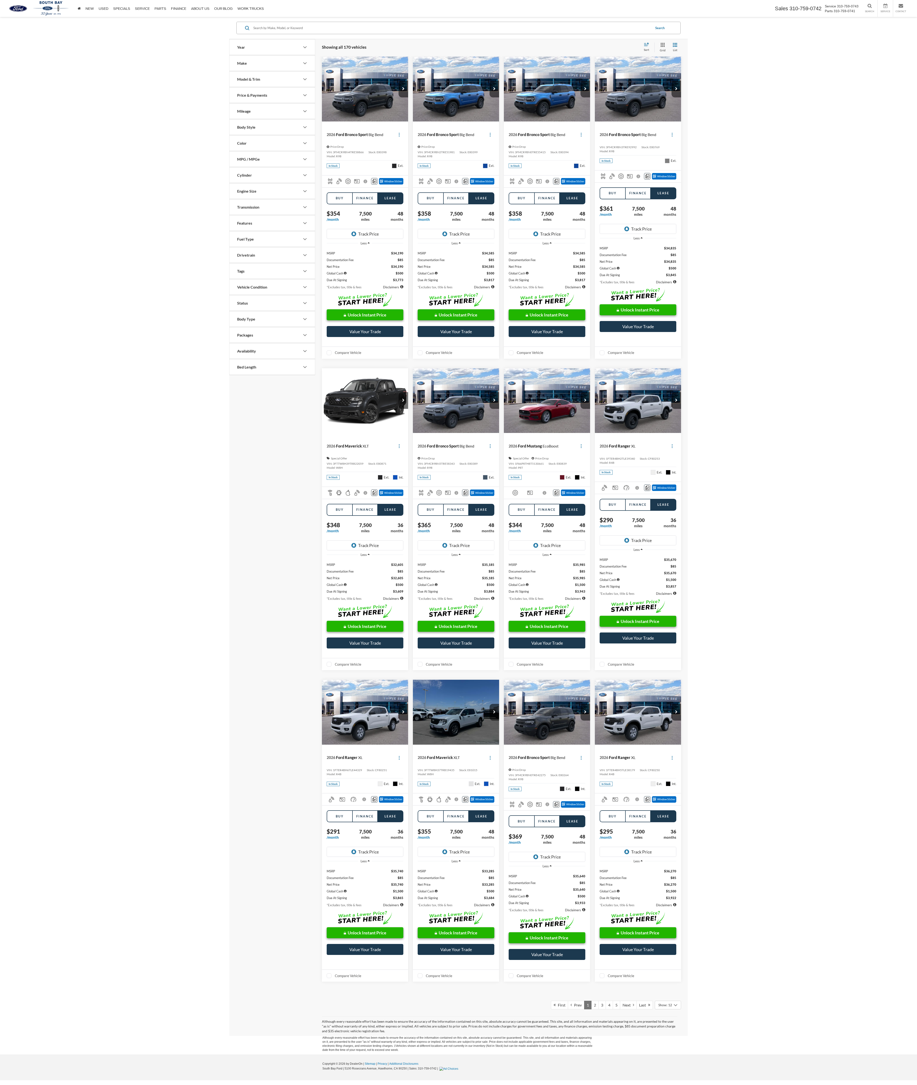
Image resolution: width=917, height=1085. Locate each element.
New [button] (89, 9)
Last (643, 1005)
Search (660, 28)
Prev (577, 1005)
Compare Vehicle (348, 352)
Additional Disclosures (403, 1063)
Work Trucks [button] (250, 9)
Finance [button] (178, 9)
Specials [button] (121, 9)
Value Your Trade (365, 331)
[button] (403, 89)
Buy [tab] (340, 198)
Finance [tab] (365, 198)
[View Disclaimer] (365, 181)
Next (628, 1005)
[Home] (79, 8)
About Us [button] (200, 9)
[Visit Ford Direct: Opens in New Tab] (449, 1068)
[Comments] (374, 181)
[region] (365, 265)
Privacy (382, 1063)
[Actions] (399, 134)
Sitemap (370, 1063)
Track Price (368, 234)
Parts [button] (160, 9)
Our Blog (223, 9)
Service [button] (142, 9)
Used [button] (103, 9)
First (560, 1005)
